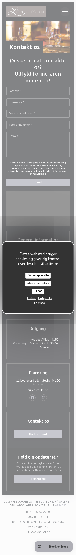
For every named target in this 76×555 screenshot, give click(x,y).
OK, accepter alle (38, 275)
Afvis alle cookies (38, 283)
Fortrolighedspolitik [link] (39, 298)
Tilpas (38, 291)
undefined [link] (39, 303)
